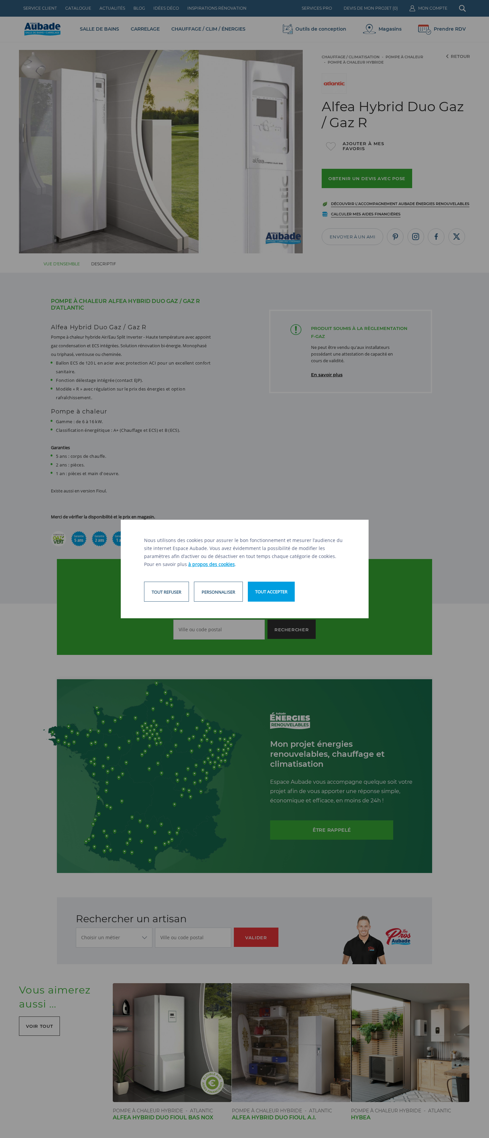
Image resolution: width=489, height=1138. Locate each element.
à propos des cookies (211, 564)
